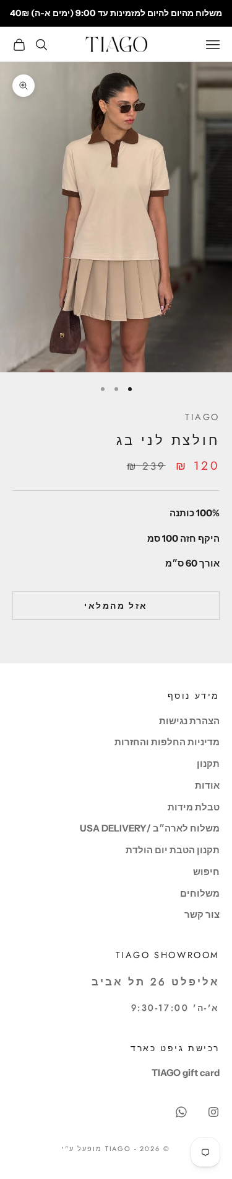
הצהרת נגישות (189, 721)
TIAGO (202, 417)
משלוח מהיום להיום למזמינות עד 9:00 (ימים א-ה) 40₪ (116, 13)
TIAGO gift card (186, 1072)
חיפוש (206, 871)
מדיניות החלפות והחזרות (167, 742)
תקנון (208, 763)
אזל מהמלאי (115, 605)
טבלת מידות (194, 807)
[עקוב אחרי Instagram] (213, 1112)
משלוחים (200, 893)
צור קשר (202, 914)
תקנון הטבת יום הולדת (173, 850)
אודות (207, 785)
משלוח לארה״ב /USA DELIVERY (150, 828)
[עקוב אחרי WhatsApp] (181, 1112)
